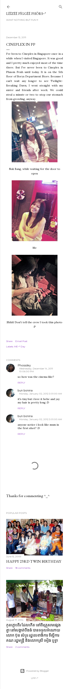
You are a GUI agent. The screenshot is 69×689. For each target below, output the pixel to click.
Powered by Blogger (37, 670)
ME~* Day (19, 346)
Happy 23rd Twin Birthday (33, 561)
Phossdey (24, 365)
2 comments (22, 646)
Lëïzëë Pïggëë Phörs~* (26, 13)
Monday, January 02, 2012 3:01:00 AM (40, 393)
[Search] (60, 6)
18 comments (22, 567)
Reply (21, 382)
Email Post (21, 341)
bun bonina (25, 390)
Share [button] (9, 341)
